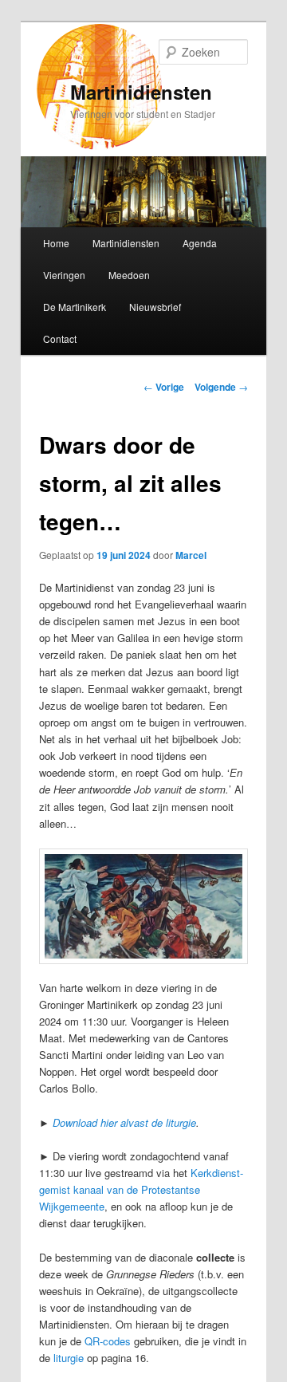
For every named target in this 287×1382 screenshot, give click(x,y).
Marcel (190, 555)
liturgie (68, 1357)
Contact (60, 338)
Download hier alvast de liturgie (124, 1122)
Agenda (200, 243)
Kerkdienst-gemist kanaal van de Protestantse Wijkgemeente (141, 1189)
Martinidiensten (141, 91)
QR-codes (108, 1341)
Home (56, 243)
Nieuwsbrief (155, 306)
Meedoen (129, 275)
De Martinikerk (74, 306)
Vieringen (64, 275)
